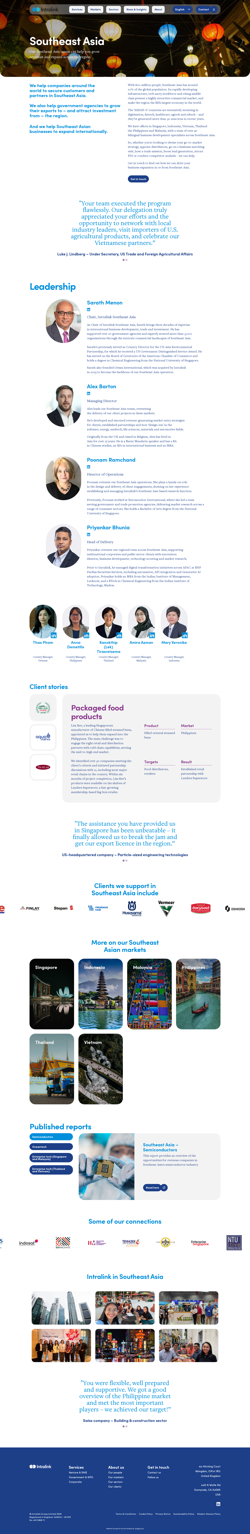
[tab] (124, 260)
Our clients (114, 1486)
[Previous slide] (49, 232)
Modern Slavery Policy (208, 1513)
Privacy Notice (163, 1513)
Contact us (154, 1472)
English (180, 9)
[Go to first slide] (201, 232)
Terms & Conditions (126, 1513)
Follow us (153, 1477)
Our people (115, 1472)
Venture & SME (78, 1472)
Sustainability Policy (183, 1513)
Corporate (75, 1482)
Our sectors (115, 1482)
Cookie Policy (146, 1513)
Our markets (116, 1477)
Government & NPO (81, 1477)
